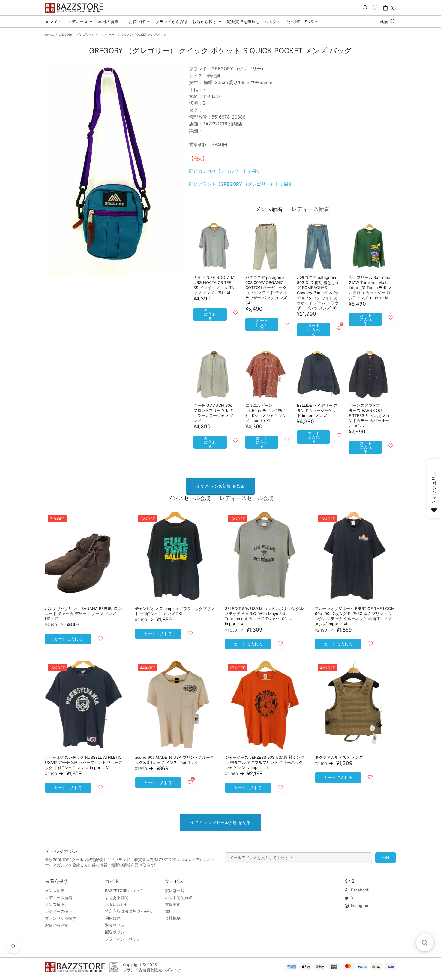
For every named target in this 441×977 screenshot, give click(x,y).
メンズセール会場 (189, 498)
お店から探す (56, 925)
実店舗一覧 (174, 890)
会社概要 (173, 918)
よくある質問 (116, 897)
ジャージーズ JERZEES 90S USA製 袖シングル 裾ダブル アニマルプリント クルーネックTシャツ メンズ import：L (265, 762)
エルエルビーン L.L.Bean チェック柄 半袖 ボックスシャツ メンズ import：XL (266, 413)
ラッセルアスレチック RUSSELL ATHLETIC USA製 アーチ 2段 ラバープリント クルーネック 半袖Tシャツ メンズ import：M (84, 762)
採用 (169, 911)
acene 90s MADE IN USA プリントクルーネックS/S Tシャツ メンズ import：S (174, 760)
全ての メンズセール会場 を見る (220, 822)
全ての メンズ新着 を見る (220, 486)
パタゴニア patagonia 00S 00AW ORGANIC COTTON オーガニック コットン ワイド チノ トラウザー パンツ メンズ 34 (266, 290)
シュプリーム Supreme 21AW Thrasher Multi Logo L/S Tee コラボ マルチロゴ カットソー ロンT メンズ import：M (370, 287)
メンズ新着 (269, 209)
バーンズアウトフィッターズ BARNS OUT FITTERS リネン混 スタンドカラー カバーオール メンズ (369, 415)
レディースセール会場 (247, 498)
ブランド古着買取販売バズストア (75, 8)
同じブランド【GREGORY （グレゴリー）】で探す (241, 184)
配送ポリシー (116, 932)
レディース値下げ (60, 911)
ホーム (49, 34)
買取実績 (173, 904)
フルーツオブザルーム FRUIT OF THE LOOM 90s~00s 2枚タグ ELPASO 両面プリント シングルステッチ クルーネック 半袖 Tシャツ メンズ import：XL (355, 616)
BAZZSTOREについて (124, 890)
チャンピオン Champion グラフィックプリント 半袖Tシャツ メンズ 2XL (174, 611)
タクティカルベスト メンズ (339, 757)
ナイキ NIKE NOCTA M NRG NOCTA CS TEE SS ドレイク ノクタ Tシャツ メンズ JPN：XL (215, 285)
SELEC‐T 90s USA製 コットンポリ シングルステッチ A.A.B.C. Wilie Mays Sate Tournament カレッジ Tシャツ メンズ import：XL (264, 616)
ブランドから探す (60, 918)
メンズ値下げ (56, 904)
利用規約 (113, 918)
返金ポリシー (116, 925)
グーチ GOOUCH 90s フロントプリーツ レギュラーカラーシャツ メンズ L (214, 413)
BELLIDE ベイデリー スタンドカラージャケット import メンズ (317, 410)
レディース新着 (310, 209)
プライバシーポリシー (124, 938)
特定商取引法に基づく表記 (128, 911)
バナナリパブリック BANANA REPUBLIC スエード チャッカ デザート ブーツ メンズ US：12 (83, 613)
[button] (425, 942)
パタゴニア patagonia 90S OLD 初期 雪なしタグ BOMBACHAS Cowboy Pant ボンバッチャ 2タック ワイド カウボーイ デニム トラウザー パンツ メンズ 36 (318, 292)
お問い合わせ (116, 904)
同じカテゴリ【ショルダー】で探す (225, 171)
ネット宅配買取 (178, 897)
